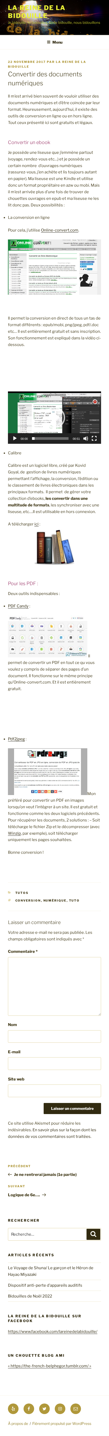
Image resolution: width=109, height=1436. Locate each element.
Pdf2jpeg (16, 739)
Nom (12, 1024)
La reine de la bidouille (37, 12)
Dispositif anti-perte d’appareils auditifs (45, 1285)
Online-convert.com (59, 230)
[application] (54, 417)
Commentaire (23, 951)
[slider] (50, 438)
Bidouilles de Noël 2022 (30, 1296)
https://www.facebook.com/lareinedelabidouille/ (52, 1331)
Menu (57, 42)
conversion (28, 900)
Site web (16, 1079)
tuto (74, 900)
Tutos (22, 893)
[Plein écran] (94, 438)
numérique (55, 900)
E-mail (14, 1052)
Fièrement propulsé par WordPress (61, 1423)
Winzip (14, 833)
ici (36, 524)
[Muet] (85, 438)
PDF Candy (18, 606)
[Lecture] (14, 438)
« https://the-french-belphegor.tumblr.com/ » (49, 1366)
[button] (54, 417)
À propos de (18, 1423)
